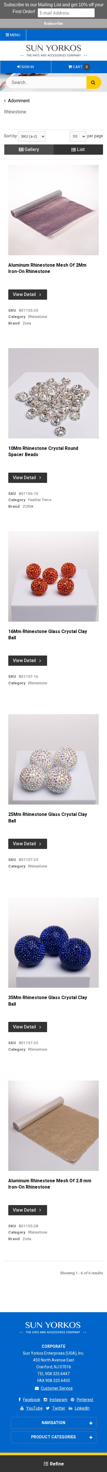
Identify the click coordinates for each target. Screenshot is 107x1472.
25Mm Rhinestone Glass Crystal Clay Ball (47, 817)
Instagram (58, 1400)
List (80, 149)
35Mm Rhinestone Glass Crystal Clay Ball (47, 1001)
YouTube (34, 1408)
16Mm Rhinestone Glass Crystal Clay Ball (47, 634)
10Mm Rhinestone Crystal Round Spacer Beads (43, 451)
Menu (14, 35)
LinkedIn (82, 1408)
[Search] (93, 82)
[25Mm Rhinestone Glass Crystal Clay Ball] (53, 759)
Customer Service (57, 1388)
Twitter (58, 1408)
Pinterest (85, 1400)
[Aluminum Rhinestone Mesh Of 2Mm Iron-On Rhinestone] (53, 210)
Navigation (53, 1423)
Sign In (27, 67)
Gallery (31, 149)
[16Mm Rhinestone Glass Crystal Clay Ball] (53, 576)
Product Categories (53, 1437)
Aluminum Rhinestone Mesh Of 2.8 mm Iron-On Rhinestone (49, 1184)
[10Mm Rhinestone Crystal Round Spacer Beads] (53, 393)
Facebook (31, 1400)
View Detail (24, 294)
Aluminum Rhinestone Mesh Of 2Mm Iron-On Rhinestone (47, 268)
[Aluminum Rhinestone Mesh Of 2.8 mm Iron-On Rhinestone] (53, 1126)
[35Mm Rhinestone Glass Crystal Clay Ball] (53, 942)
